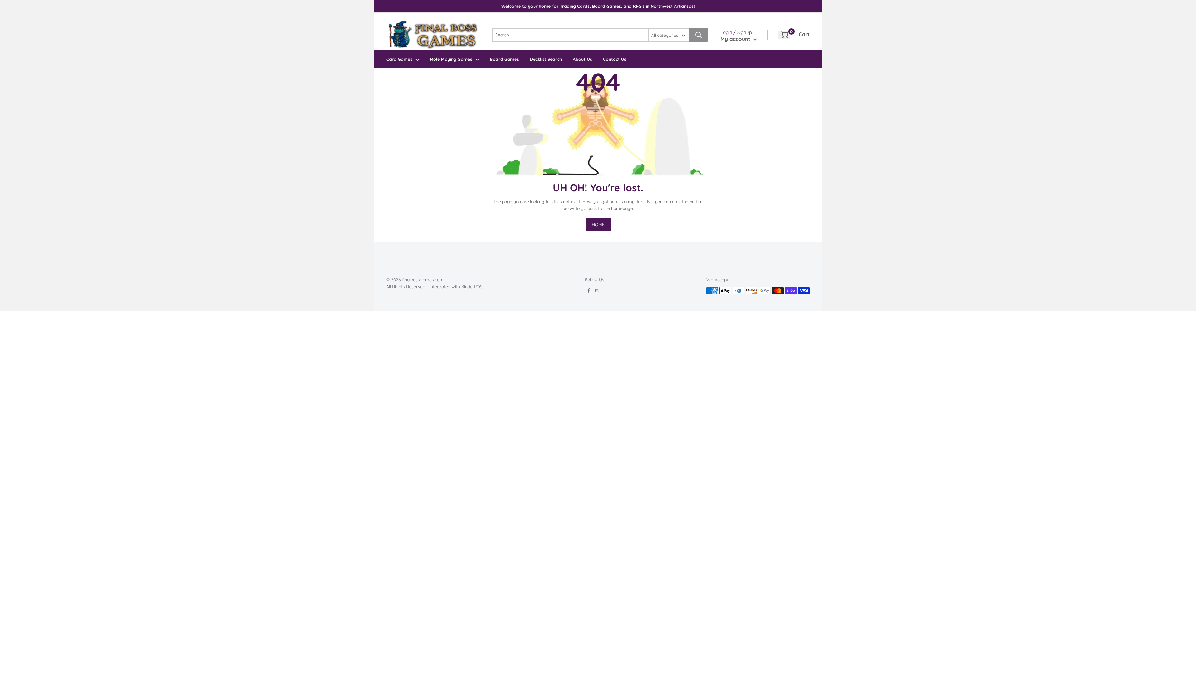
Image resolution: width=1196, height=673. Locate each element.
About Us (582, 59)
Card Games (399, 59)
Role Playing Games (451, 59)
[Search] (698, 35)
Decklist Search (546, 59)
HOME (598, 224)
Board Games (504, 59)
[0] (784, 35)
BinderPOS (471, 286)
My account (736, 39)
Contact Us (614, 59)
